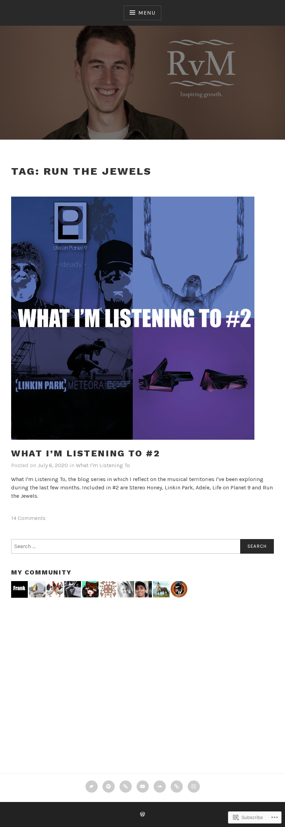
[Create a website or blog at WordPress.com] (142, 814)
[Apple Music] (126, 786)
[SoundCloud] (160, 786)
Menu (146, 12)
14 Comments (28, 518)
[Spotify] (109, 786)
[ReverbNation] (177, 786)
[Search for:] (142, 546)
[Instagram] (194, 786)
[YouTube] (143, 786)
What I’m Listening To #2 (85, 453)
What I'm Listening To (103, 465)
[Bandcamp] (92, 786)
